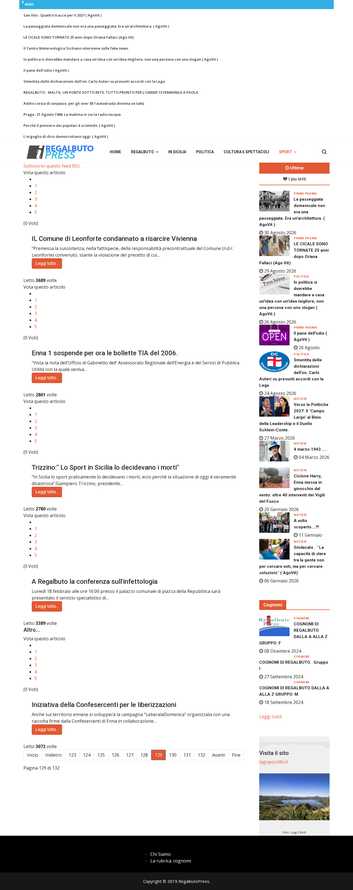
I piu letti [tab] (296, 179)
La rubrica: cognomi (170, 861)
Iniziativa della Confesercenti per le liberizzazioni (104, 705)
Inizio (32, 755)
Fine (236, 755)
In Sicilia (177, 152)
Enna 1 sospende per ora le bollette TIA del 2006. (105, 353)
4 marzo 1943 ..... (310, 449)
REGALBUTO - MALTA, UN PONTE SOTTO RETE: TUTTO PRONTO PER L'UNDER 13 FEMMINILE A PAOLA (110, 92)
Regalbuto (142, 152)
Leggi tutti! (270, 717)
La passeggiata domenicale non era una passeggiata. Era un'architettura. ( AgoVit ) (96, 26)
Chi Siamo (160, 854)
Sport (285, 152)
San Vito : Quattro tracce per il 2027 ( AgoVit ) (62, 15)
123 (72, 755)
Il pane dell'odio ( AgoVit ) (46, 70)
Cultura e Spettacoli (246, 152)
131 (187, 755)
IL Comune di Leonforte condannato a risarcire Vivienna (114, 239)
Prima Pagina (305, 193)
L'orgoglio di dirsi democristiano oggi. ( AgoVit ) (65, 136)
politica (301, 276)
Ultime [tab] (296, 168)
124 (86, 755)
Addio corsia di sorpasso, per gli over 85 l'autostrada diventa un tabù (83, 103)
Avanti (218, 755)
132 (201, 755)
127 (129, 755)
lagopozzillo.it (273, 762)
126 (115, 755)
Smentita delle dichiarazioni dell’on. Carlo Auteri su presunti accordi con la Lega (94, 81)
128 (144, 755)
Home (115, 152)
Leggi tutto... (46, 263)
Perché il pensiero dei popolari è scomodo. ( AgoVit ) (69, 125)
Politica (205, 152)
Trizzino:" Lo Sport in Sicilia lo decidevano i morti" (105, 467)
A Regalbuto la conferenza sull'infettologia (94, 581)
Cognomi (301, 618)
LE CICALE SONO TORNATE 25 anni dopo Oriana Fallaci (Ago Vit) (78, 37)
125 (101, 755)
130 (172, 755)
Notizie (300, 399)
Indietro (53, 755)
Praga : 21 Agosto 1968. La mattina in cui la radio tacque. (72, 114)
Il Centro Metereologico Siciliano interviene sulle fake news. (76, 48)
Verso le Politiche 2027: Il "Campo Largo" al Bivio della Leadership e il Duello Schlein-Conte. (293, 417)
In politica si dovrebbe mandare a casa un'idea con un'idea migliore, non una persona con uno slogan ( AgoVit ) (120, 59)
